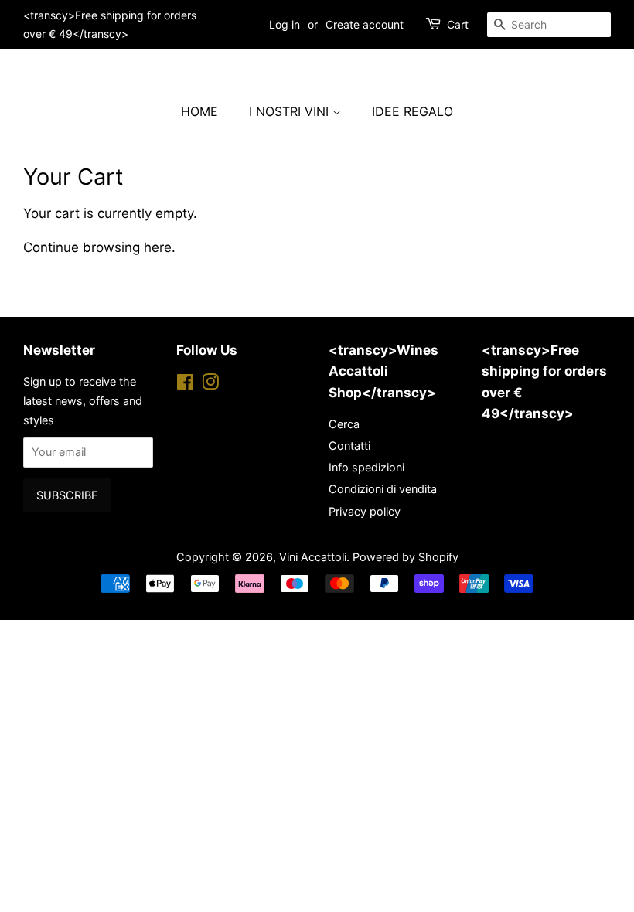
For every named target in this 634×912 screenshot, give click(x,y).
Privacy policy (365, 511)
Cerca (344, 423)
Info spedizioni (366, 467)
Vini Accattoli (312, 556)
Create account (365, 24)
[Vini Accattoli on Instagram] (210, 384)
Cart (458, 24)
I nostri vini (290, 111)
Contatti (349, 445)
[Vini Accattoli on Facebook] (185, 384)
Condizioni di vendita (383, 488)
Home (199, 111)
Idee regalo (412, 111)
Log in (284, 24)
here (158, 247)
